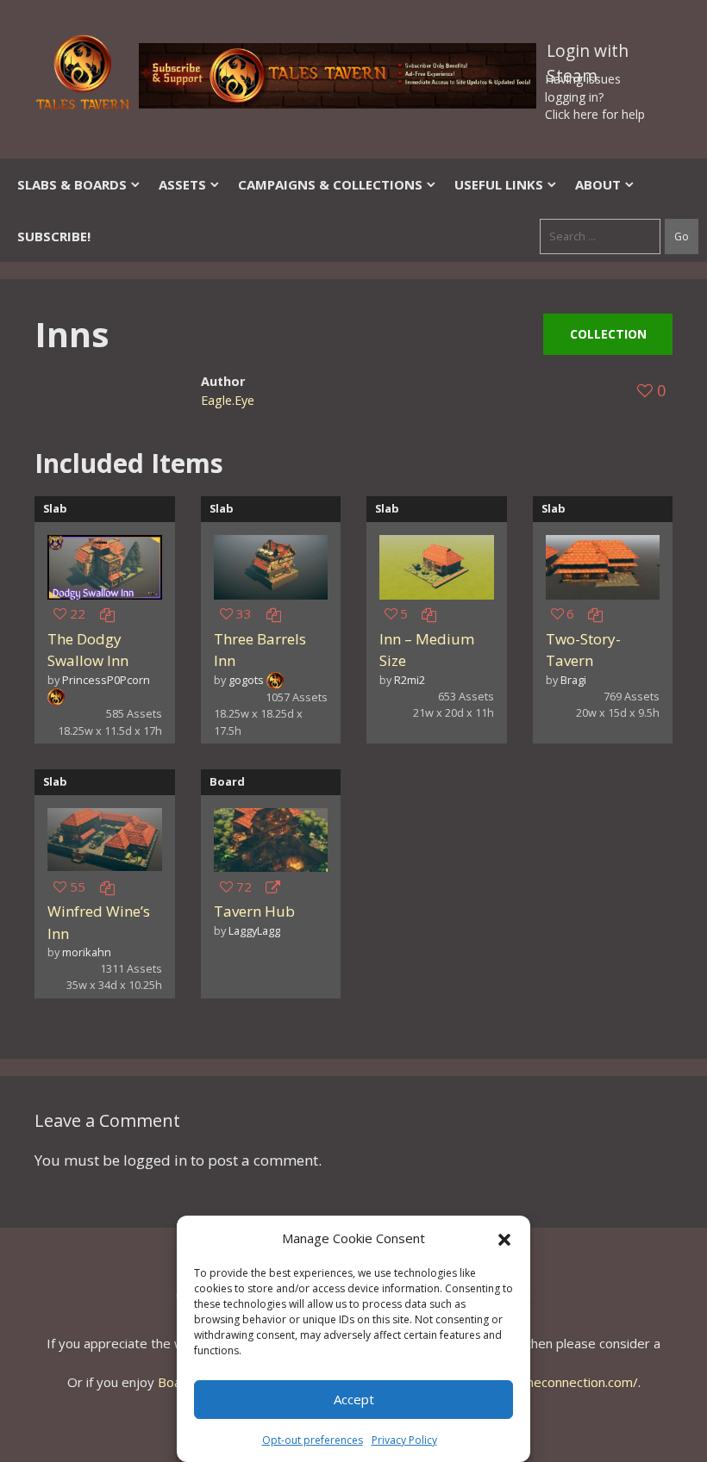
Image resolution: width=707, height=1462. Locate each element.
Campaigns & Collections (330, 184)
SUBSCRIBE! (54, 236)
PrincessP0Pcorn (106, 679)
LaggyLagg (254, 930)
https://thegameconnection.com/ (540, 1381)
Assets (182, 184)
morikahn (86, 952)
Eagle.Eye (227, 400)
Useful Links (498, 184)
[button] (504, 1238)
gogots (246, 679)
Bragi (573, 679)
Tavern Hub (254, 911)
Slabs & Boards (72, 184)
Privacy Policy (404, 1440)
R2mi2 (409, 679)
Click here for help (595, 114)
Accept (354, 1399)
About (598, 184)
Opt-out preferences (312, 1440)
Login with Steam (588, 54)
